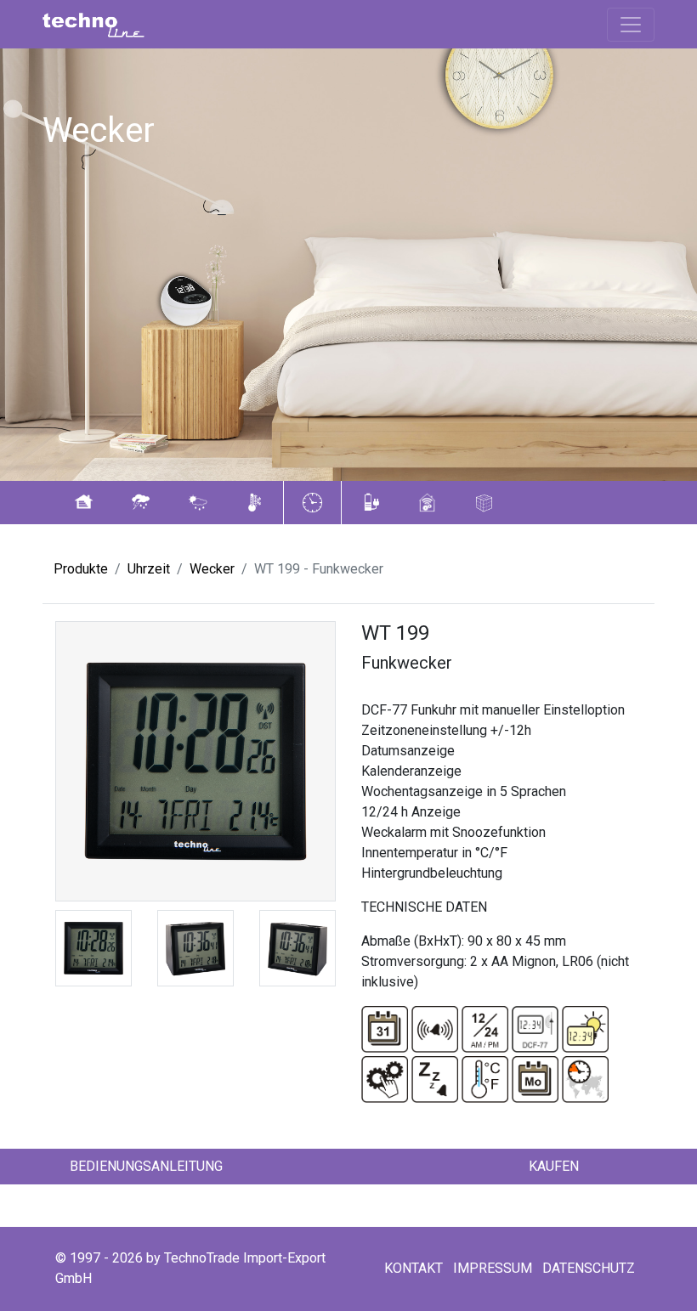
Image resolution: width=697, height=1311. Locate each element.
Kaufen (554, 1166)
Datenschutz (588, 1268)
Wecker (212, 569)
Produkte (81, 569)
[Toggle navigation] (630, 25)
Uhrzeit (149, 569)
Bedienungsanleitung (146, 1166)
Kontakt (413, 1268)
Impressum (492, 1268)
